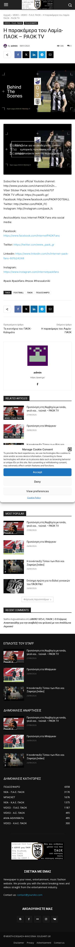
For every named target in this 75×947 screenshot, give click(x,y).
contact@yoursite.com (29, 895)
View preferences (37, 491)
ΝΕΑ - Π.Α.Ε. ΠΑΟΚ (12, 437)
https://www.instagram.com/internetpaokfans (31, 271)
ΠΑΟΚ (30, 292)
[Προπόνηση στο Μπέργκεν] (13, 431)
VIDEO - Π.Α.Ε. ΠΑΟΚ (31, 15)
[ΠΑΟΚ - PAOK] (37, 851)
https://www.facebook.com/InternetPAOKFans (31, 235)
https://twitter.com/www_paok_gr (34, 244)
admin (14, 45)
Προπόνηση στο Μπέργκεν (41, 425)
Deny (37, 481)
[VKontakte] (54, 919)
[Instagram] (46, 919)
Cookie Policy (34, 497)
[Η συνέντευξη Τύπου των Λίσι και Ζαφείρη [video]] (13, 567)
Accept (37, 472)
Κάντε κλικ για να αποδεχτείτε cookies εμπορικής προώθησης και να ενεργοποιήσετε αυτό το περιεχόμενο (37, 149)
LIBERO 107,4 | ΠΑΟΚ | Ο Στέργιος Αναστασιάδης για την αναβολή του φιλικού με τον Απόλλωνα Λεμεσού (37, 622)
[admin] (5, 46)
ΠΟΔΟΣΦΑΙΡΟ (31, 23)
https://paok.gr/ (37, 377)
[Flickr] (37, 919)
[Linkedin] (34, 54)
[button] (70, 449)
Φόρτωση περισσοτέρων (36, 599)
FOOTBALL (19, 292)
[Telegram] (42, 54)
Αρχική (6, 15)
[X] (25, 54)
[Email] (50, 54)
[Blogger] (20, 919)
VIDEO (16, 15)
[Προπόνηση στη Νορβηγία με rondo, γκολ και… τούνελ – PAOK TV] (13, 413)
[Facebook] (17, 54)
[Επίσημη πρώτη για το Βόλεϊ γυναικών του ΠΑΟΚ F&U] (13, 586)
